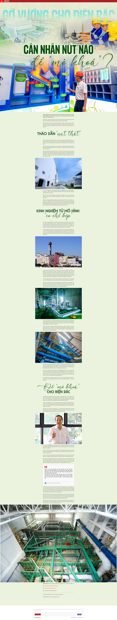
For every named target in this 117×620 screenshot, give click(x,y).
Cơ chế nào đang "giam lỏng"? (50, 588)
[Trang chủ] (58, 1)
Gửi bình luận (38, 614)
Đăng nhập (79, 614)
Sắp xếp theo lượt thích (74, 617)
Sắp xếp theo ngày (80, 617)
